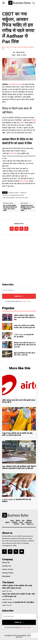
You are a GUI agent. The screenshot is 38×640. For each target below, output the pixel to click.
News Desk (20, 52)
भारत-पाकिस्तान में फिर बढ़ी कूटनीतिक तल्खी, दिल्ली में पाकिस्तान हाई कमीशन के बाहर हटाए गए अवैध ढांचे (19, 467)
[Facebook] (12, 229)
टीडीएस (33, 120)
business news (14, 192)
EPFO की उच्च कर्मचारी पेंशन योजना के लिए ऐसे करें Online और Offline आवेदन (10, 208)
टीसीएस (22, 123)
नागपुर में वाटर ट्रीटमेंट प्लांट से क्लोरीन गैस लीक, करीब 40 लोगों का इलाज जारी (24, 326)
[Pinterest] (21, 229)
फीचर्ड (3, 47)
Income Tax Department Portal (13, 195)
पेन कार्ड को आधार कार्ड (16, 84)
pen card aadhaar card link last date (15, 197)
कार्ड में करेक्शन (23, 181)
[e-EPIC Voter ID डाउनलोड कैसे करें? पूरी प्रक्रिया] (7, 335)
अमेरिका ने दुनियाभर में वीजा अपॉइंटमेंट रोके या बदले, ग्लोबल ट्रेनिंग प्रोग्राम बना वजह (24, 317)
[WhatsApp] (26, 229)
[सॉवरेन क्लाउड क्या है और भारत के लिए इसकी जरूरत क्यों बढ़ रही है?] (19, 385)
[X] (16, 229)
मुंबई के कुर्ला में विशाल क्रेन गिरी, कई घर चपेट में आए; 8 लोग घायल (24, 354)
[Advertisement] (19, 258)
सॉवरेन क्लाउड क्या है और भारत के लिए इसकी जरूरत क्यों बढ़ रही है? (18, 401)
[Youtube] (21, 551)
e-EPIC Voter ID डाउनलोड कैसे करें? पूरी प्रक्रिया (18, 602)
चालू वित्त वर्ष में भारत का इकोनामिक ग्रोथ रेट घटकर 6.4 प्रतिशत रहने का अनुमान (27, 208)
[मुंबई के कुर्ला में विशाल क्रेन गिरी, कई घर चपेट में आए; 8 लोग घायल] (7, 353)
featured (23, 192)
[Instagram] (10, 551)
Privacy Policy (25, 301)
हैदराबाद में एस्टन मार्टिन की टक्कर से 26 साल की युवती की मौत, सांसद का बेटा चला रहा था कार (25, 345)
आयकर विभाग (13, 153)
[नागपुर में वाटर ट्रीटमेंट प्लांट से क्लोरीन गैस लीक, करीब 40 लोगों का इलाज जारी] (7, 326)
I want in (17, 296)
